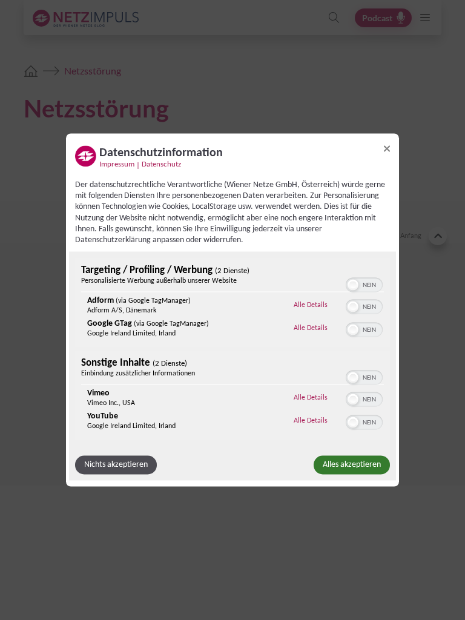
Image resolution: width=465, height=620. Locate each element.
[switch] (364, 284)
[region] (232, 350)
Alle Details (311, 305)
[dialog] (232, 310)
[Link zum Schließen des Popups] (387, 149)
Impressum (116, 164)
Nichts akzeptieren (116, 464)
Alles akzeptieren (352, 464)
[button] (353, 285)
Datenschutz (161, 164)
